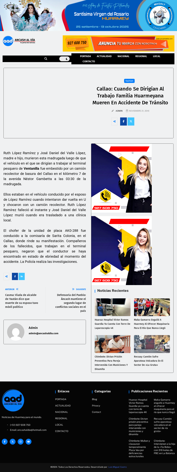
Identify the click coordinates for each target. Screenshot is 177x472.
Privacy (96, 405)
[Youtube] (28, 442)
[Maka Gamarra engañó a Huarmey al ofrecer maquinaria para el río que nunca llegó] (152, 307)
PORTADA (85, 56)
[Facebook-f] (5, 442)
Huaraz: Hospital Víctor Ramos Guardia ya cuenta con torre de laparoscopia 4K (112, 324)
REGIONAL (141, 56)
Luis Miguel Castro (117, 467)
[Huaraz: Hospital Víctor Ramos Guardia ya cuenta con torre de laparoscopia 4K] (113, 307)
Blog (94, 399)
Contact (96, 412)
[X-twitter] (13, 442)
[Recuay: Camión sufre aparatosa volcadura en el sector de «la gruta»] (152, 344)
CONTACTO (89, 61)
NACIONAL (123, 56)
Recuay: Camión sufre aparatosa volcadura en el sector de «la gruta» (148, 360)
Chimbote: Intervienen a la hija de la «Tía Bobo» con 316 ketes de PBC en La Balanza (164, 447)
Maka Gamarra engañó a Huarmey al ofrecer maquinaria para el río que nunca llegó (151, 324)
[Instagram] (21, 442)
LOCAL (156, 56)
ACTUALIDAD (104, 56)
